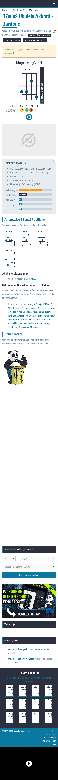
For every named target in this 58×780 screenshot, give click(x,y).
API (53, 731)
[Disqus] (29, 427)
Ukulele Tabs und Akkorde (21, 658)
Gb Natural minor (45, 311)
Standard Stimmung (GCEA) (40, 35)
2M (31, 172)
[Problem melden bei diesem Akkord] (54, 31)
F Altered (43, 319)
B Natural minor (15, 311)
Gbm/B (32, 278)
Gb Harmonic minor (46, 308)
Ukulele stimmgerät (18, 649)
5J (39, 172)
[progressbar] (35, 190)
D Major (39, 304)
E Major (46, 304)
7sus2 (11, 209)
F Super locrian (41, 323)
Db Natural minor (30, 311)
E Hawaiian (24, 327)
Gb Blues (12, 315)
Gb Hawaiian (35, 327)
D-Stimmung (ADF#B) (12, 40)
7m (45, 172)
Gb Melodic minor (29, 308)
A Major (31, 304)
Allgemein (10, 200)
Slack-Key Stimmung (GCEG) (35, 40)
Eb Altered (33, 319)
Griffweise (10, 109)
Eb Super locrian (26, 323)
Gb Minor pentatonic (44, 315)
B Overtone (23, 319)
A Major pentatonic (25, 315)
